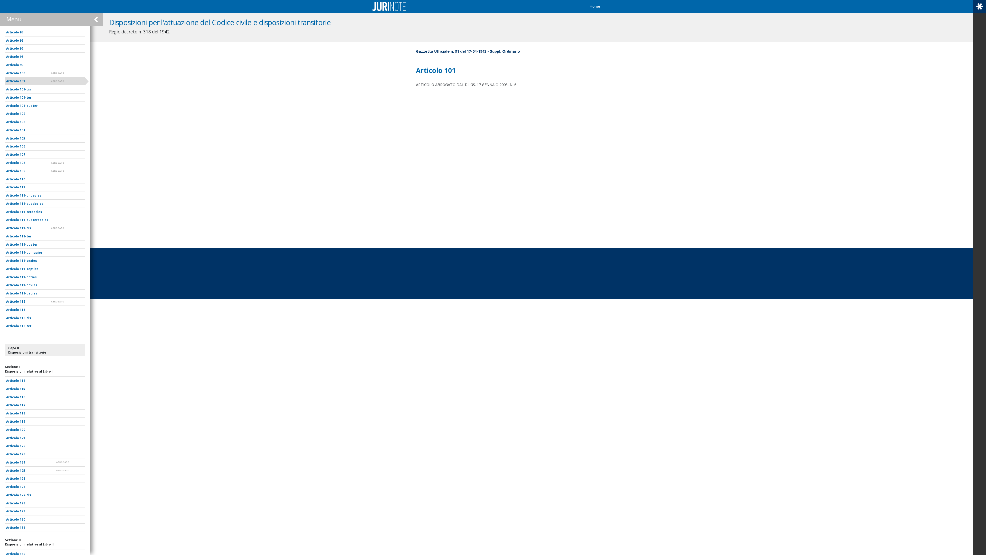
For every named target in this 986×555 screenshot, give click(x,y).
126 (22, 478)
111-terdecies (31, 212)
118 (22, 413)
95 (21, 32)
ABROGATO (57, 72)
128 (22, 503)
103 (22, 122)
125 (22, 471)
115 (22, 389)
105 (22, 138)
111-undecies (30, 195)
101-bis (25, 89)
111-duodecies (31, 204)
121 (22, 438)
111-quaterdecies (34, 220)
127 (22, 487)
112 (22, 301)
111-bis (25, 228)
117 (22, 405)
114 (22, 381)
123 (22, 454)
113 (22, 310)
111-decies (28, 293)
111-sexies (28, 261)
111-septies (29, 269)
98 (21, 57)
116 (22, 397)
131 (22, 528)
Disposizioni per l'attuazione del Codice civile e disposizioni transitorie (220, 22)
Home (595, 6)
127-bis (25, 495)
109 (22, 171)
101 (22, 81)
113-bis (25, 318)
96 (21, 40)
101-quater (28, 106)
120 (22, 430)
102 (22, 114)
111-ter (25, 236)
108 (22, 163)
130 (22, 519)
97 (21, 48)
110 (22, 179)
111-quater (28, 244)
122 (22, 446)
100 (22, 73)
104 (22, 130)
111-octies (28, 277)
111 (22, 187)
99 (21, 65)
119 (22, 421)
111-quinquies (31, 252)
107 (22, 154)
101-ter (25, 97)
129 (22, 511)
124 (22, 462)
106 (22, 146)
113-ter (25, 326)
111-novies (28, 285)
